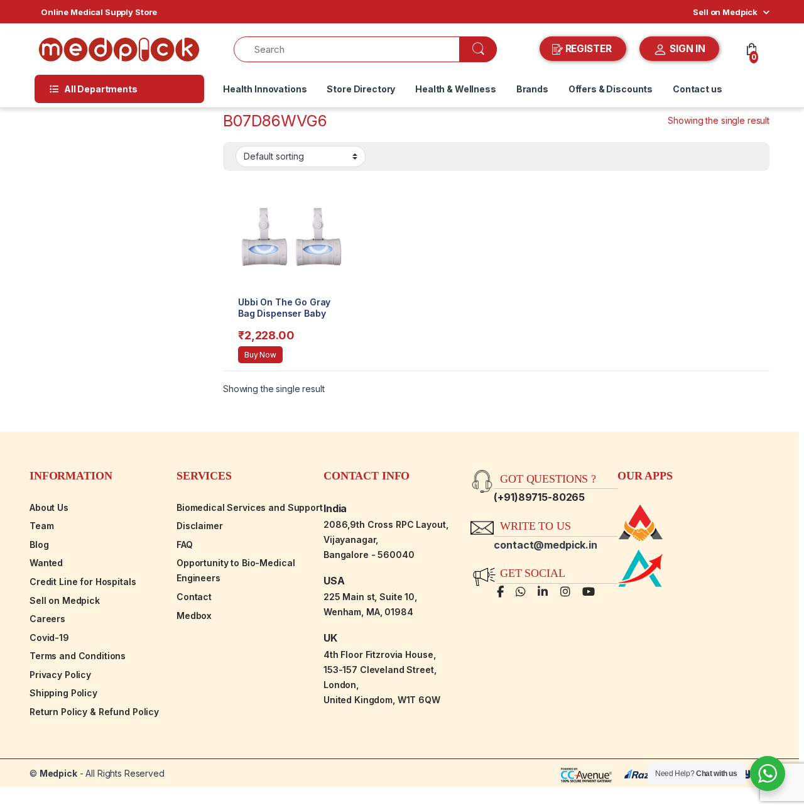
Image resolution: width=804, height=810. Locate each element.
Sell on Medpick (725, 12)
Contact (194, 596)
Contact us (697, 89)
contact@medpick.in (545, 545)
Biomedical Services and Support (250, 507)
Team (41, 525)
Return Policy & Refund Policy (94, 711)
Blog (39, 544)
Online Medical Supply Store (99, 12)
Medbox (194, 615)
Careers (47, 618)
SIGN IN (686, 49)
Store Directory (361, 89)
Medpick (58, 773)
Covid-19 (49, 637)
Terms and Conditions (78, 655)
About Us (49, 507)
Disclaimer (200, 525)
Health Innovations (265, 89)
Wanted (46, 562)
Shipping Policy (63, 692)
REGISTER (588, 49)
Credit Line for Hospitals (83, 581)
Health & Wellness (455, 89)
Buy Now (260, 354)
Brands (532, 89)
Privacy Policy (60, 674)
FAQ (185, 544)
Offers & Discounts (610, 89)
